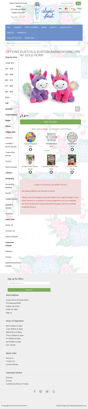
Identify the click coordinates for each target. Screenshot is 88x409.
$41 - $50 (9, 69)
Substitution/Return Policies (11, 264)
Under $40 (9, 63)
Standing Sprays (9, 206)
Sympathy (21, 32)
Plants (53, 27)
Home (9, 43)
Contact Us (10, 231)
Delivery (8, 251)
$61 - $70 (9, 80)
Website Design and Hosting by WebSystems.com (71, 406)
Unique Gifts (66, 27)
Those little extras (10, 154)
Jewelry (10, 32)
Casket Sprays (11, 199)
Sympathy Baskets (9, 186)
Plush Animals (11, 167)
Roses (44, 27)
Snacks (8, 161)
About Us (9, 225)
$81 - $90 (9, 92)
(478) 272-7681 (19, 17)
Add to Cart (50, 122)
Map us (9, 313)
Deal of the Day (14, 38)
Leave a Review (11, 236)
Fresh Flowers (31, 27)
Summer (18, 27)
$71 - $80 (9, 86)
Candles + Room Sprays (11, 145)
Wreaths (9, 213)
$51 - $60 (9, 74)
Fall (9, 27)
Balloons (8, 138)
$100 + (8, 97)
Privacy (8, 257)
